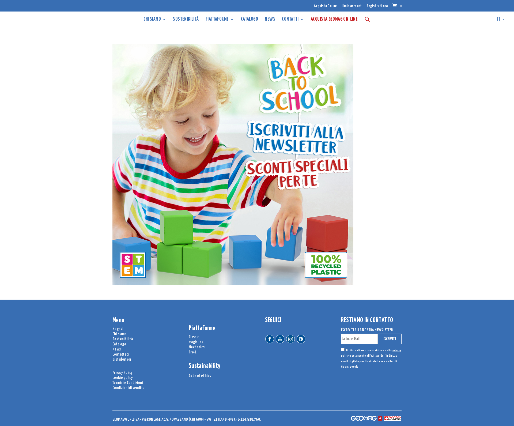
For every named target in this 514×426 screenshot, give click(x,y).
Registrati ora (377, 6)
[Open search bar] (367, 19)
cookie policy (122, 378)
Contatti (290, 19)
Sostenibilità (186, 19)
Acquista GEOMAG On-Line (334, 19)
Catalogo (119, 344)
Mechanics (197, 347)
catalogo (249, 19)
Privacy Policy (122, 373)
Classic (194, 337)
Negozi (117, 329)
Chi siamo (152, 19)
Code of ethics (200, 376)
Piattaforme (217, 19)
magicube (196, 342)
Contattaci (120, 354)
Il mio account (352, 6)
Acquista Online (325, 6)
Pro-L (192, 352)
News (270, 19)
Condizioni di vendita (128, 388)
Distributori (121, 359)
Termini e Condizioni (127, 383)
